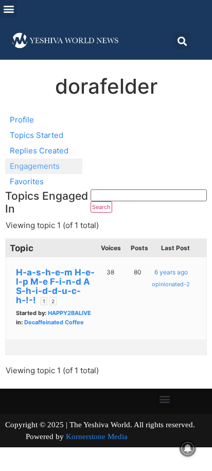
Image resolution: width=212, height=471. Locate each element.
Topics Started (36, 135)
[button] (8, 8)
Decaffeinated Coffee (54, 322)
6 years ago (171, 272)
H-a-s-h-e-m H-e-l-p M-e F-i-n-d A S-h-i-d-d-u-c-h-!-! (55, 286)
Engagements (35, 166)
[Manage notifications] (188, 448)
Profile (22, 120)
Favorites (27, 181)
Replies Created (39, 150)
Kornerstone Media (97, 436)
